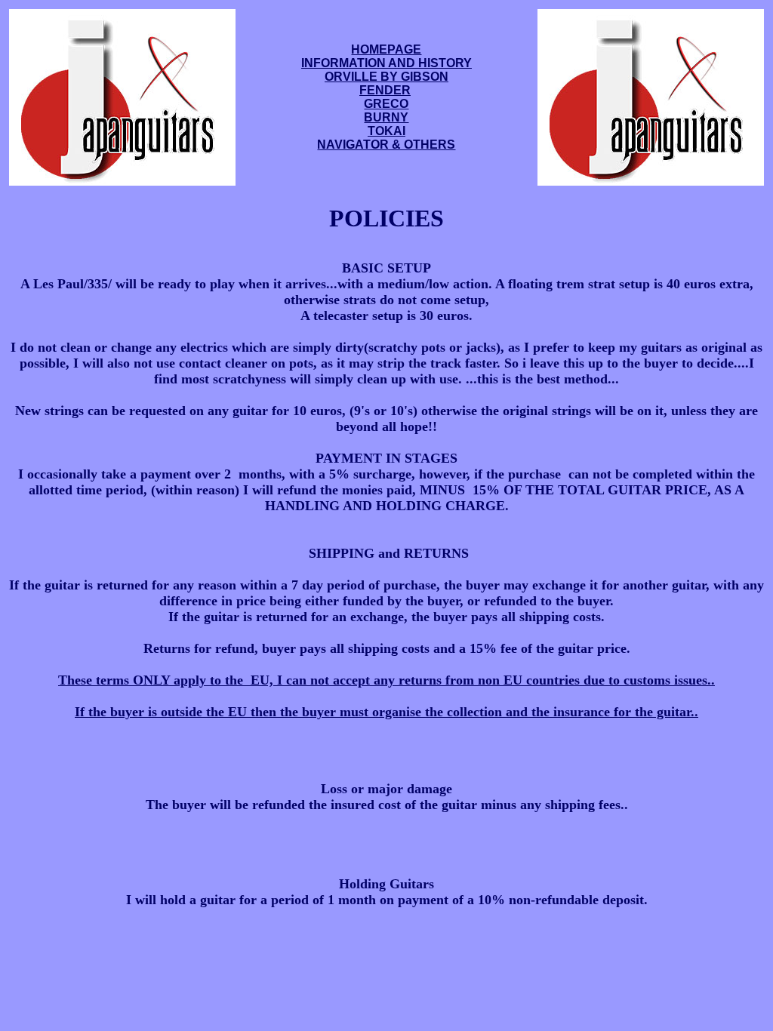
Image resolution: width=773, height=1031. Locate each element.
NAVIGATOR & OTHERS (386, 144)
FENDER (385, 90)
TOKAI (386, 131)
